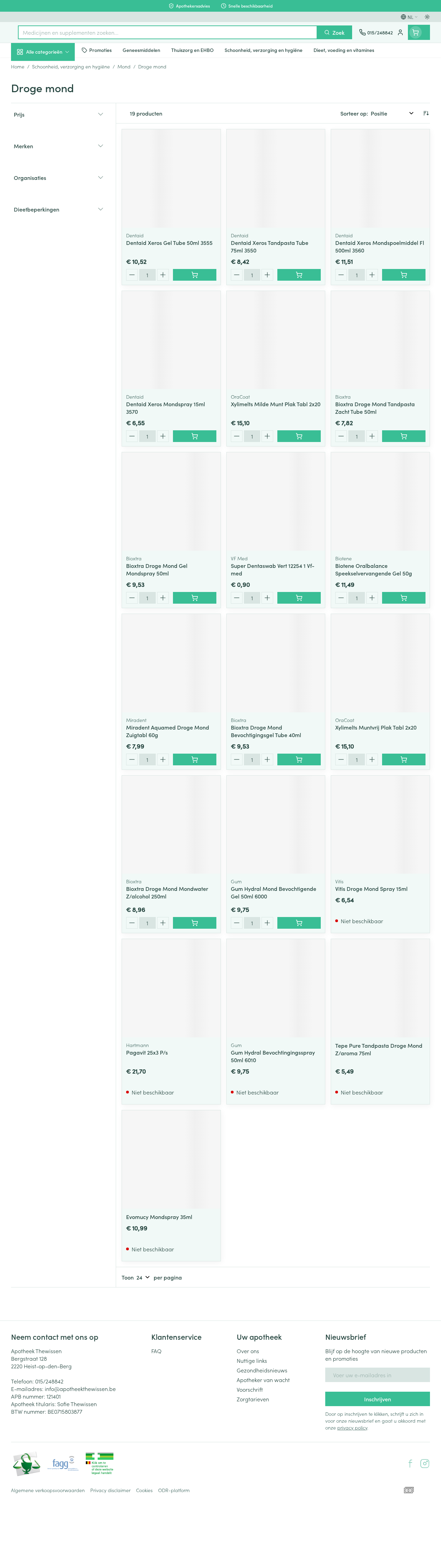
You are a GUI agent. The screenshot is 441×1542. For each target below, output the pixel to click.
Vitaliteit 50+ (55, 148)
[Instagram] (425, 1463)
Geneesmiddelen (55, 214)
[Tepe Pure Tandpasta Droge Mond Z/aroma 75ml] (380, 988)
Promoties (29, 66)
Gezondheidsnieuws (262, 1370)
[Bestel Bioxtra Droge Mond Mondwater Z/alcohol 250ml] (194, 923)
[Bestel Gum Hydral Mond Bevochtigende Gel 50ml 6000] (299, 923)
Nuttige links (252, 1360)
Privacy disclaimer (110, 1490)
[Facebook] (410, 1463)
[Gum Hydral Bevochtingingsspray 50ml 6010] (276, 988)
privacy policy (352, 1427)
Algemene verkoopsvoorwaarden (48, 1490)
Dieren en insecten (55, 198)
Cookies (144, 1490)
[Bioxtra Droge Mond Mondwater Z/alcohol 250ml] (171, 825)
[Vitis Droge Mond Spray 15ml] (380, 825)
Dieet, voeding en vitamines (55, 107)
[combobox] (167, 32)
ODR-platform (174, 1490)
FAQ (156, 1351)
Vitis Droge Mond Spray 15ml (371, 888)
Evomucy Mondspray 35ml (159, 1216)
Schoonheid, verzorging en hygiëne (55, 85)
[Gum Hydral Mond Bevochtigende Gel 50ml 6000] (276, 825)
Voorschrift (250, 1389)
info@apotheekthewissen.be (80, 1388)
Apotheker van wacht (263, 1379)
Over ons (248, 1351)
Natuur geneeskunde (55, 164)
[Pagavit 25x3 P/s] (171, 988)
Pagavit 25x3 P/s (147, 1052)
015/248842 (49, 1381)
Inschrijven (377, 1399)
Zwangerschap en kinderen (55, 129)
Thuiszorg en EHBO (55, 181)
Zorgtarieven (253, 1399)
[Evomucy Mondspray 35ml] (171, 1159)
